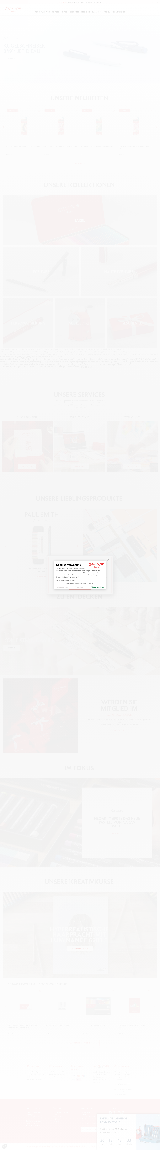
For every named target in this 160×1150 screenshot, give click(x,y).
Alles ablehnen (62, 587)
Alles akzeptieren (97, 587)
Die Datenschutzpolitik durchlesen (66, 580)
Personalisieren (80, 587)
